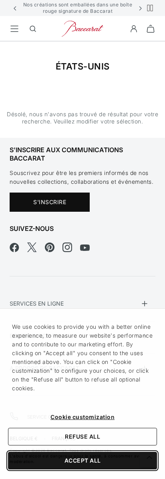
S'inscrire (49, 202)
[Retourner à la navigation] (14, 29)
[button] (15, 8)
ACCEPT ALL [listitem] (82, 460)
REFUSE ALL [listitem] (82, 436)
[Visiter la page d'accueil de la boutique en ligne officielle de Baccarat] (82, 28)
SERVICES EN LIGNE (37, 303)
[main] (82, 77)
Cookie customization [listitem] (82, 416)
